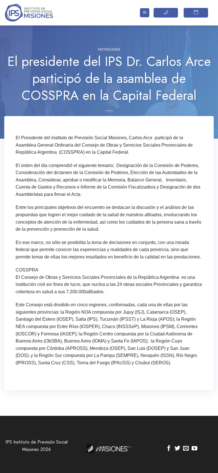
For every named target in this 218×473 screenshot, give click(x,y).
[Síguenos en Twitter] (177, 449)
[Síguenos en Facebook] (169, 449)
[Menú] (144, 13)
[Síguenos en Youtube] (194, 449)
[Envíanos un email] (186, 449)
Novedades (109, 49)
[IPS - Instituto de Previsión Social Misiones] (32, 12)
